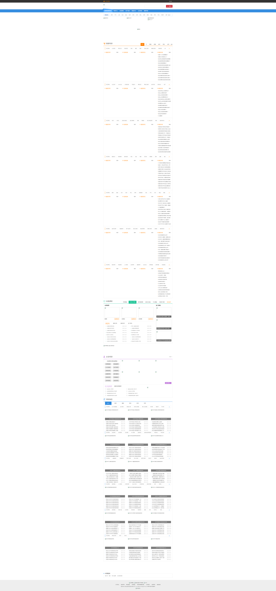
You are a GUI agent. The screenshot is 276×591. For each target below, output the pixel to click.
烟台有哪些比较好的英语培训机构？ (164, 80)
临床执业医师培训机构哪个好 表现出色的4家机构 (112, 448)
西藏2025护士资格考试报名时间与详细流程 (135, 451)
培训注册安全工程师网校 (111, 332)
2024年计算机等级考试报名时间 (138, 496)
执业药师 (113, 432)
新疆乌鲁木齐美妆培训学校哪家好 (164, 180)
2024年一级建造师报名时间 (138, 470)
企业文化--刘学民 (110, 389)
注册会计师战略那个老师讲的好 (112, 428)
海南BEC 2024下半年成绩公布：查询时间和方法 (135, 527)
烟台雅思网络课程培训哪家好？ (164, 61)
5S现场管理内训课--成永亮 (112, 395)
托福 (131, 48)
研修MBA (134, 10)
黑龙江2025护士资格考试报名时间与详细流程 (135, 448)
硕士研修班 (132, 120)
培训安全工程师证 (109, 334)
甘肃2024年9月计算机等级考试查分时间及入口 (112, 508)
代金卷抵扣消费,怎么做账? (157, 421)
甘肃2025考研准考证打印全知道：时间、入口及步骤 (111, 559)
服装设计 (113, 156)
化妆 (136, 156)
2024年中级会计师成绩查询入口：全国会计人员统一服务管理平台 (135, 425)
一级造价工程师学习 (135, 339)
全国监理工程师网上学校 (136, 341)
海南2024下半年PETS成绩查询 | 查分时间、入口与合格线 (112, 527)
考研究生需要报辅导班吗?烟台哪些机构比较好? (164, 146)
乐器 (146, 192)
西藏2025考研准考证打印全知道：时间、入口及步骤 (111, 554)
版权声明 (122, 584)
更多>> (169, 15)
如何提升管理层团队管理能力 (163, 273)
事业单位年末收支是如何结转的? (158, 428)
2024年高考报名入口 (115, 547)
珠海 (148, 14)
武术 (155, 192)
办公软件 (113, 84)
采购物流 (116, 377)
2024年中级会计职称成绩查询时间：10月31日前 (135, 429)
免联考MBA (162, 120)
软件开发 (153, 84)
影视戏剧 (140, 192)
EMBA (118, 120)
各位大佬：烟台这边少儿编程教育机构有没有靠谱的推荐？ (164, 203)
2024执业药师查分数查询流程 (157, 452)
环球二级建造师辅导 (135, 326)
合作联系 (148, 584)
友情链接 (133, 584)
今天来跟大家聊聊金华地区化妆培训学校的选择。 (164, 163)
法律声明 (153, 584)
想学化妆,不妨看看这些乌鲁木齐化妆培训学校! (164, 175)
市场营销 (120, 264)
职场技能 (163, 264)
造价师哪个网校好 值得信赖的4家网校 (135, 478)
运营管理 (132, 264)
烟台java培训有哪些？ (162, 109)
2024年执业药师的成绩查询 (157, 454)
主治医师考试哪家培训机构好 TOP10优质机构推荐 (111, 451)
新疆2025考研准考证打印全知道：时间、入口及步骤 (111, 558)
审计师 (163, 406)
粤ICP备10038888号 (151, 586)
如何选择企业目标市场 (162, 279)
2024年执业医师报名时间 (115, 444)
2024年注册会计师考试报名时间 (161, 418)
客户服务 (116, 373)
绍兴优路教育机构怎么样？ (163, 247)
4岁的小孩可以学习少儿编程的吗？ (164, 199)
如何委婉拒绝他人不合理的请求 (164, 293)
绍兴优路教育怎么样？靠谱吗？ (164, 245)
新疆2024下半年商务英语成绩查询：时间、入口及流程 (135, 532)
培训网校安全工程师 (135, 334)
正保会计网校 (133, 302)
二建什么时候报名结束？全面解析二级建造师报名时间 (112, 477)
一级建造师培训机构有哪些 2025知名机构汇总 (158, 475)
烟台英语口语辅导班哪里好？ (163, 67)
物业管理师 (142, 228)
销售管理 (108, 370)
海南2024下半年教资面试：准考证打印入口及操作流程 (135, 501)
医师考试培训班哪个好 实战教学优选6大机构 (112, 454)
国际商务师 (162, 228)
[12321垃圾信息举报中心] (145, 582)
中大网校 (155, 302)
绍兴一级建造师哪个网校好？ (163, 249)
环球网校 (125, 302)
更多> (117, 52)
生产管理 (116, 367)
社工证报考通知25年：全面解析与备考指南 (158, 506)
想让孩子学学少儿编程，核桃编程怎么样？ (164, 205)
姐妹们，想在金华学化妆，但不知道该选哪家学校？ (164, 165)
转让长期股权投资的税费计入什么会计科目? (158, 430)
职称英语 (160, 48)
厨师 (156, 156)
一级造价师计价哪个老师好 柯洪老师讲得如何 (135, 477)
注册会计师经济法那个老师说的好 (112, 423)
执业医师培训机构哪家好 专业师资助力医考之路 (112, 456)
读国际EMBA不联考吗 (156, 559)
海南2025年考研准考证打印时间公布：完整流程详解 (112, 552)
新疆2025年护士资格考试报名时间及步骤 (135, 454)
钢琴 (135, 192)
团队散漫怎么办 (161, 271)
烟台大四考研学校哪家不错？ (163, 143)
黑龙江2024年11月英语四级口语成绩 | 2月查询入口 (158, 525)
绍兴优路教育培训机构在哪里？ (164, 251)
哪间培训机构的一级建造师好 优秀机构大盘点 (158, 477)
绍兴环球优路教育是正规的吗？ (164, 257)
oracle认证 (120, 84)
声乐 (151, 192)
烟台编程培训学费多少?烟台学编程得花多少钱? (164, 216)
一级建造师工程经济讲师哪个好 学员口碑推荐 (158, 480)
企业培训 (140, 10)
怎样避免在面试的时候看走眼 (163, 289)
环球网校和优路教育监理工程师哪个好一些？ (164, 254)
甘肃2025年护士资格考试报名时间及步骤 (135, 456)
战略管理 (138, 264)
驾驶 (140, 156)
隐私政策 (158, 584)
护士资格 (133, 432)
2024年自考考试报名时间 (138, 547)
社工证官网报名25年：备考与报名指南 (158, 508)
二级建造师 (121, 458)
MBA (113, 120)
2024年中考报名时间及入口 (161, 547)
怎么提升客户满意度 (162, 285)
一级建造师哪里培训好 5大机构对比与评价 (158, 478)
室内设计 (159, 84)
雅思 (136, 48)
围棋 (164, 192)
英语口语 (120, 48)
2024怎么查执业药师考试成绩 (157, 451)
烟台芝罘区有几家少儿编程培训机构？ (164, 209)
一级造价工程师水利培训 (111, 336)
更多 (171, 44)
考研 (156, 120)
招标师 (155, 458)
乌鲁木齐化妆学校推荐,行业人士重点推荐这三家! (164, 188)
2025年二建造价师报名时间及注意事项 (112, 480)
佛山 (140, 14)
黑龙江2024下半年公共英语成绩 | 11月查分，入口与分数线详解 (112, 525)
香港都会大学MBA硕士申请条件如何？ (164, 135)
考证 (164, 44)
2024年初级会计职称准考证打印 (115, 418)
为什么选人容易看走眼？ (163, 287)
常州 (155, 14)
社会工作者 (134, 484)
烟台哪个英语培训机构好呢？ (163, 71)
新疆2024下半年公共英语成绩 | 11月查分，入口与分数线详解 (112, 532)
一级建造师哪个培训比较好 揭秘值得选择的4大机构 (158, 473)
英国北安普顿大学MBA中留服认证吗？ (158, 552)
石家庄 (162, 14)
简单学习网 (161, 302)
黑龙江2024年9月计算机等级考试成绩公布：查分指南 (112, 499)
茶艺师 (145, 156)
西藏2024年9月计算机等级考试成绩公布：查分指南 (112, 503)
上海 (119, 14)
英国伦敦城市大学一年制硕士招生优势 (164, 133)
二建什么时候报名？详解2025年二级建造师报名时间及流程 (112, 482)
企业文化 (145, 264)
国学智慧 (157, 264)
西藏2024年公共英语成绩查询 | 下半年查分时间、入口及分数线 (112, 528)
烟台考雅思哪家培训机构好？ (163, 69)
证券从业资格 (136, 406)
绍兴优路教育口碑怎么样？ (163, 243)
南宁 (166, 14)
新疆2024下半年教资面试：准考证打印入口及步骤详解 (135, 506)
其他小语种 (146, 48)
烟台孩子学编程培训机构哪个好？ (163, 222)
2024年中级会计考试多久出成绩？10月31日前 (134, 422)
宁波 (158, 14)
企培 (168, 44)
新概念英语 (153, 48)
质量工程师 (149, 228)
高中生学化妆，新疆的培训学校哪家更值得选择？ (164, 178)
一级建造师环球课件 (110, 328)
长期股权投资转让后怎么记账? (158, 423)
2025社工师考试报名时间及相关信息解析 (158, 501)
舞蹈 (113, 192)
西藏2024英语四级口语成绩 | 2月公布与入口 (158, 528)
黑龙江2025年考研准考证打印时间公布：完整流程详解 (112, 551)
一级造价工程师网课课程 (136, 336)
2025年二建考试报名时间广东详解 (112, 478)
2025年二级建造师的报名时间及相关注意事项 (112, 475)
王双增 (140, 319)
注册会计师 (129, 406)
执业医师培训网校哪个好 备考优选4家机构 (112, 453)
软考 (155, 484)
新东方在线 (148, 302)
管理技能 (151, 264)
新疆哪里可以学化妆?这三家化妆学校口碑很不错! (164, 171)
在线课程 (122, 10)
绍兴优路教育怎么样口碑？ (163, 260)
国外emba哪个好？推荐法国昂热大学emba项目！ (158, 554)
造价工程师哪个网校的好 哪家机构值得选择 (135, 475)
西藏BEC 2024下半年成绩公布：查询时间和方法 (135, 528)
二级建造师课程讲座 (110, 326)
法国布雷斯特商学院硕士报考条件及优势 (164, 131)
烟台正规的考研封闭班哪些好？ (164, 141)
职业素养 (116, 364)
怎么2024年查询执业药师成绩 (157, 456)
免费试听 (117, 319)
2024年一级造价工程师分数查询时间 (135, 482)
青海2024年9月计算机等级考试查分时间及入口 (112, 504)
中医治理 (162, 432)
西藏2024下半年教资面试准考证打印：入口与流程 (135, 503)
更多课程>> (168, 383)
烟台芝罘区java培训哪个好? (163, 90)
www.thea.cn (138, 586)
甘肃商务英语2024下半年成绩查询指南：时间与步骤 (135, 533)
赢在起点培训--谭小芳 (132, 389)
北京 (122, 14)
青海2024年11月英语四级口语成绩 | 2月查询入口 (158, 530)
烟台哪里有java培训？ (162, 103)
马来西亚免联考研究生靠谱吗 (134, 552)
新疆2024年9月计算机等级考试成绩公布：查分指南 (112, 506)
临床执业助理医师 (147, 432)
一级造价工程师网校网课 (111, 339)
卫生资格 (126, 432)
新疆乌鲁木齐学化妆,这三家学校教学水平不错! (164, 184)
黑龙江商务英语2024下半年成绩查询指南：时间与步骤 (135, 525)
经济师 (151, 406)
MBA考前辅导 (149, 120)
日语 (150, 509)
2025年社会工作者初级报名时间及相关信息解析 (158, 504)
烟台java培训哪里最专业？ (163, 97)
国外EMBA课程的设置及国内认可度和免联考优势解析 (158, 551)
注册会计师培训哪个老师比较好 (112, 427)
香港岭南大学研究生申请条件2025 (163, 127)
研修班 (143, 120)
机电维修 (120, 156)
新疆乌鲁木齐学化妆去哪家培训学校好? (164, 186)
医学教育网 (140, 302)
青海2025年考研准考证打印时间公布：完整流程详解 (112, 556)
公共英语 (113, 48)
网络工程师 (146, 84)
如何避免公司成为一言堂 (163, 296)
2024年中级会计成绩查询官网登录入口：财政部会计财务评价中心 (135, 427)
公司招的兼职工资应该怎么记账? (158, 427)
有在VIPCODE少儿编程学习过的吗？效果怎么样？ (164, 224)
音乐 (122, 192)
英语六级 (120, 509)
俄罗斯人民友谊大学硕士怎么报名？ (164, 129)
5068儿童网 (114, 575)
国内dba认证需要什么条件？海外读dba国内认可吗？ (158, 558)
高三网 (106, 575)
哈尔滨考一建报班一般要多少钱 (164, 237)
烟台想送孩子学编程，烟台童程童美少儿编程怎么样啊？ (164, 218)
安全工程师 (136, 458)
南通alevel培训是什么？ (162, 56)
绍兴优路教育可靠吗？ (162, 255)
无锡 (151, 14)
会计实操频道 (114, 406)
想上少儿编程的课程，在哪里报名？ (164, 211)
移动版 (170, 1)
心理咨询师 (127, 484)
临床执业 (139, 432)
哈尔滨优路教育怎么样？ (163, 235)
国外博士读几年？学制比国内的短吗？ (158, 556)
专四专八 (155, 509)
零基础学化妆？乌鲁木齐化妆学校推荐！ (164, 173)
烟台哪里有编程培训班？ (163, 105)
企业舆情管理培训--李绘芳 (112, 391)
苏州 (133, 14)
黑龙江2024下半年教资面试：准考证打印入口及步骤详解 (135, 499)
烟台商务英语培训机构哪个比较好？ (164, 65)
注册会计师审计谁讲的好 (111, 425)
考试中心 (116, 10)
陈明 (106, 319)
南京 (126, 14)
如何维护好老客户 (161, 281)
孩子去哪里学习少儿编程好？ (163, 219)
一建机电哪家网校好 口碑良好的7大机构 (158, 482)
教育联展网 (107, 1)
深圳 (112, 14)
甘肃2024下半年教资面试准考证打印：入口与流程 (135, 508)
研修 (150, 44)
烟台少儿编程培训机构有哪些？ (164, 213)
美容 (131, 156)
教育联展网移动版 (140, 584)
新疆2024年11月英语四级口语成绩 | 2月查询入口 (158, 532)
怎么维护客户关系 (161, 283)
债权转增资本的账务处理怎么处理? (158, 425)
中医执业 (156, 432)
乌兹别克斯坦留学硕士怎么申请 (135, 555)
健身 (117, 192)
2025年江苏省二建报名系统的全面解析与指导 (112, 473)
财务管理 (113, 264)
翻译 (140, 48)
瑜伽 (160, 192)
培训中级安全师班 (134, 332)
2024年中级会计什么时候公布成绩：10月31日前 (135, 423)
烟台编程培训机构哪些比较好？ (164, 107)
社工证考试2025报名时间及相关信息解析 (158, 499)
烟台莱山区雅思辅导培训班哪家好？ (164, 59)
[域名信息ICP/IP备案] (138, 582)
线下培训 (128, 10)
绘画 (126, 192)
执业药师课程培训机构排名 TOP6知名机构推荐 (158, 449)
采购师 (156, 228)
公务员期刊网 (119, 575)
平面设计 (133, 84)
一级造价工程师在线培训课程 (112, 341)
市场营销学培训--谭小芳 (111, 393)
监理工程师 (114, 228)
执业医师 (120, 432)
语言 (142, 44)
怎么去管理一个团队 (162, 275)
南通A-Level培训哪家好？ (163, 54)
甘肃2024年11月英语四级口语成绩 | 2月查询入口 (158, 533)
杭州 (130, 14)
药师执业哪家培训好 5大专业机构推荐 (158, 448)
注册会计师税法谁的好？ (111, 421)
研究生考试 (114, 535)
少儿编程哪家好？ (161, 207)
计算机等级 (127, 84)
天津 (137, 14)
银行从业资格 (144, 406)
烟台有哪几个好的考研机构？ (163, 147)
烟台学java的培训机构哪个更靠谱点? (164, 101)
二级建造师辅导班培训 (110, 330)
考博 (138, 120)
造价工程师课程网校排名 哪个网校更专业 (135, 480)
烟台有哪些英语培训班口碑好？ (164, 75)
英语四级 (113, 509)
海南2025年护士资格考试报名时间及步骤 (135, 449)
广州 (115, 14)
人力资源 (126, 264)
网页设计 (139, 84)
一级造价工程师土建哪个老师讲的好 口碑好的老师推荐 (135, 473)
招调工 (160, 484)
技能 (155, 44)
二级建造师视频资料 (135, 328)
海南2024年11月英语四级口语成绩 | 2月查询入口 (158, 527)
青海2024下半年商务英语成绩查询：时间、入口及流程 (135, 530)
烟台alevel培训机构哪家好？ (163, 73)
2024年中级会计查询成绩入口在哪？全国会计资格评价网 (135, 430)
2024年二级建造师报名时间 (115, 470)
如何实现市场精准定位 (162, 277)
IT (146, 44)
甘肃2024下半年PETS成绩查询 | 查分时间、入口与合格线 (112, 533)
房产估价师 (128, 228)
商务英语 (126, 48)
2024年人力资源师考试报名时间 (161, 496)
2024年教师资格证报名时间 (115, 496)
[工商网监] (131, 582)
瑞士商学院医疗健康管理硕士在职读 (135, 559)
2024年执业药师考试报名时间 (138, 444)
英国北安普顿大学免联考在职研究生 (135, 551)
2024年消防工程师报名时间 (161, 470)
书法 (131, 192)
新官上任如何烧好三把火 (163, 291)
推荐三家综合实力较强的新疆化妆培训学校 (164, 167)
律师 (109, 575)
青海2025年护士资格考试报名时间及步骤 (135, 453)
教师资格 (113, 484)
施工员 (150, 458)
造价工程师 (135, 228)
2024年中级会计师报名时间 (138, 418)
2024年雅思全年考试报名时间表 (161, 522)
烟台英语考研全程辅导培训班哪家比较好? (164, 152)
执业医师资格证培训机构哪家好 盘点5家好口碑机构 (112, 449)
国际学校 (146, 10)
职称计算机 (149, 484)
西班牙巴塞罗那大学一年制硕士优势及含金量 (164, 137)
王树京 (123, 319)
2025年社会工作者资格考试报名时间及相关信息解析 (158, 503)
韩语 (161, 509)
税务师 (157, 406)
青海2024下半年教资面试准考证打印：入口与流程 (135, 504)
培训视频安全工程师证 (135, 330)
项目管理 (116, 380)
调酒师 (151, 156)
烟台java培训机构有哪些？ (163, 95)
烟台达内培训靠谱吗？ (162, 113)
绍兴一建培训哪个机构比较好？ (164, 241)
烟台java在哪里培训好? (162, 92)
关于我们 (117, 584)
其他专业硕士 (124, 120)
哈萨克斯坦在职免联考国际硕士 (135, 554)
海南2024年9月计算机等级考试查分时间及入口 (112, 501)
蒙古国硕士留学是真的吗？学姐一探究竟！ (135, 558)
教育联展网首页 (108, 10)
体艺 (159, 44)
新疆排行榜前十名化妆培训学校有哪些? (164, 169)
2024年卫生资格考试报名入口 (161, 444)
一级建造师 (121, 228)
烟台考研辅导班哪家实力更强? (164, 139)
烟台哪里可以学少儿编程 (163, 201)
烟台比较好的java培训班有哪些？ (164, 99)
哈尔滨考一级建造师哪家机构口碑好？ (164, 239)
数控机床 (126, 156)
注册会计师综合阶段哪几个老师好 (112, 430)
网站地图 (128, 584)
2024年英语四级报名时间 (115, 522)
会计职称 (122, 406)
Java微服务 (160, 115)
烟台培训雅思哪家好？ (162, 63)
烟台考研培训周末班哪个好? (163, 149)
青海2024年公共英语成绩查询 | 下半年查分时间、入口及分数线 (112, 530)
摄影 (160, 156)
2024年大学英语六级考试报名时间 (138, 522)
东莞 (144, 14)
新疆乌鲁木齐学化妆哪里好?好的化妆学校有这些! (164, 182)
